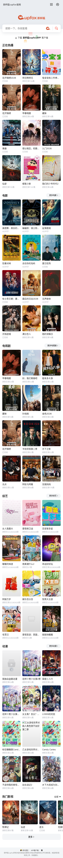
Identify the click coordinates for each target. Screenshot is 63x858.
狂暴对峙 (6, 263)
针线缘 (25, 413)
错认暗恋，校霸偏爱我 (31, 148)
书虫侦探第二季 (29, 449)
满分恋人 (26, 334)
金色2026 (47, 413)
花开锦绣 (6, 113)
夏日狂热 (46, 263)
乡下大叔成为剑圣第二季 (51, 784)
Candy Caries (49, 749)
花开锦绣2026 (9, 77)
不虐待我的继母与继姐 (11, 784)
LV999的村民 (48, 714)
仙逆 (4, 183)
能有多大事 (47, 378)
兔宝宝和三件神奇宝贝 (51, 77)
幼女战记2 (27, 784)
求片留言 (25, 850)
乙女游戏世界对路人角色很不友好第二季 (31, 749)
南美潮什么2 (28, 564)
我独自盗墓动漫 (9, 679)
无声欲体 (46, 298)
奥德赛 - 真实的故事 (11, 228)
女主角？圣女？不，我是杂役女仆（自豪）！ (31, 714)
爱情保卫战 (27, 528)
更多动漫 (53, 646)
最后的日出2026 (30, 298)
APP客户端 (35, 850)
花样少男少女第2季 (31, 679)
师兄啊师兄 (27, 77)
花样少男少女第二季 (11, 714)
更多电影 (53, 195)
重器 (4, 148)
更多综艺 (53, 496)
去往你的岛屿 (28, 263)
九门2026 (47, 148)
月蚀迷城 (6, 334)
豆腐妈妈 (46, 484)
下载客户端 (33, 37)
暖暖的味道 (7, 564)
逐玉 (41, 827)
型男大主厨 (47, 599)
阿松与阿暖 (27, 484)
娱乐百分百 (27, 599)
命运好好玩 (47, 564)
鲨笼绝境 (46, 228)
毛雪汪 (5, 634)
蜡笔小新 (26, 183)
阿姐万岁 (6, 599)
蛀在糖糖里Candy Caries (11, 749)
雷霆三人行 (47, 679)
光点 (4, 484)
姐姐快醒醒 (47, 634)
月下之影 (46, 449)
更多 (30, 836)
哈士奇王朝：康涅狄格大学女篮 (11, 298)
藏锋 (44, 113)
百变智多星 (47, 528)
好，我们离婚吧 (29, 378)
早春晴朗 (26, 113)
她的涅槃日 (47, 334)
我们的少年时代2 (50, 183)
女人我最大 (7, 528)
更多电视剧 (52, 345)
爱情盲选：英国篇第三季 (31, 634)
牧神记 (5, 827)
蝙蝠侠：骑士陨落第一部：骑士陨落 (31, 228)
